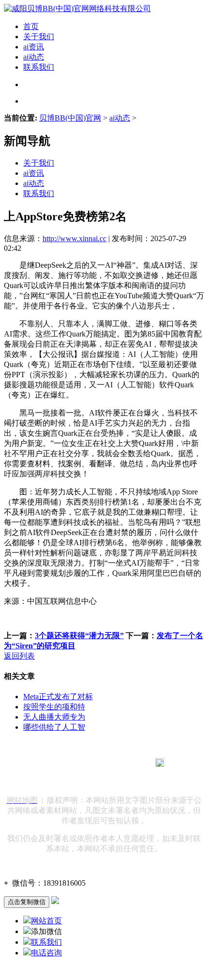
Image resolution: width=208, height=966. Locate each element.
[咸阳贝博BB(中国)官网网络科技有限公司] (77, 8)
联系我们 (38, 67)
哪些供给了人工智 (54, 727)
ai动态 (33, 57)
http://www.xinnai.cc (74, 238)
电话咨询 (46, 953)
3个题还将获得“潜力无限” (79, 635)
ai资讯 (33, 47)
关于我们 (38, 36)
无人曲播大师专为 (54, 717)
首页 (31, 26)
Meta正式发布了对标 (58, 696)
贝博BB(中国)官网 (70, 118)
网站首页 (46, 921)
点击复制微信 (26, 901)
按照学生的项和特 (54, 707)
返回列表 (19, 656)
